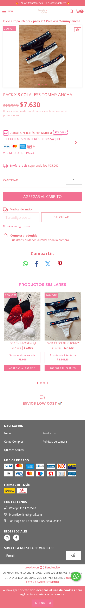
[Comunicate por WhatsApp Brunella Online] (76, 576)
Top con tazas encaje (22, 343)
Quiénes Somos (14, 450)
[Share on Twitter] (48, 264)
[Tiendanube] (43, 568)
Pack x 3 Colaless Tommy (63, 343)
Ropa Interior (21, 21)
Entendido (42, 603)
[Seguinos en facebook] (16, 538)
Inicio (6, 21)
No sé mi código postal (16, 226)
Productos (48, 433)
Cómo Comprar (13, 441)
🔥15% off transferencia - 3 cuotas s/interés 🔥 (42, 3)
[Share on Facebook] (36, 264)
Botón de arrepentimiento (42, 582)
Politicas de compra (54, 441)
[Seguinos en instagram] (7, 538)
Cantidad (10, 180)
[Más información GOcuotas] (60, 133)
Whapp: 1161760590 (22, 508)
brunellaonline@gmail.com (25, 514)
